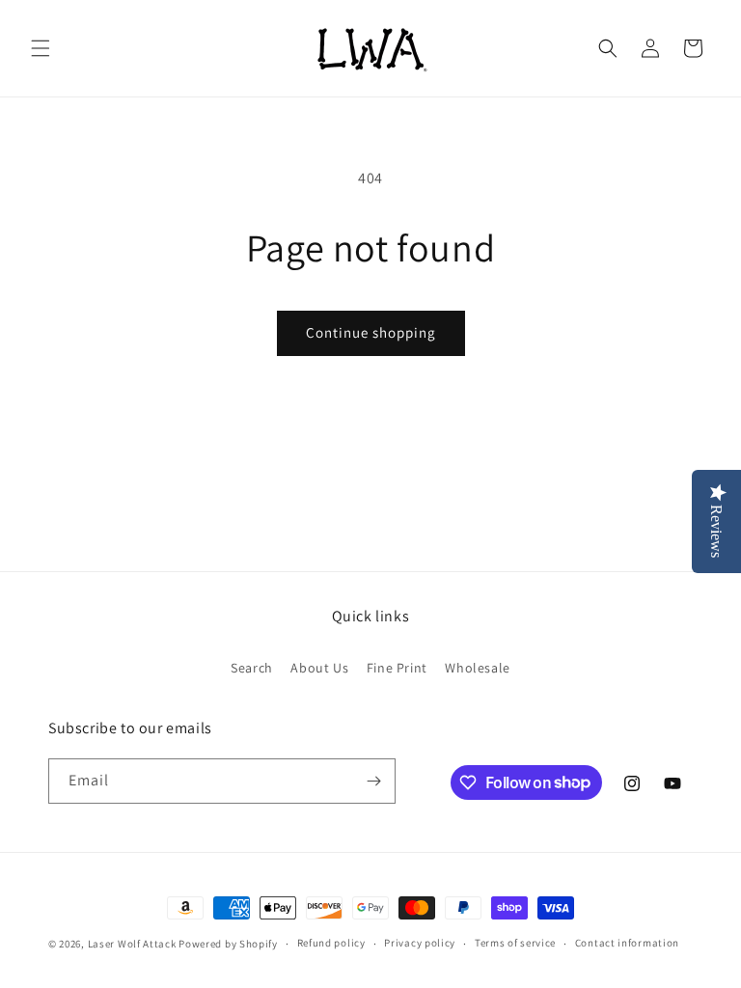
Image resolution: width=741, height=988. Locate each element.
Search (252, 667)
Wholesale (477, 667)
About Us (319, 667)
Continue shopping (371, 332)
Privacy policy (419, 942)
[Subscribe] (373, 781)
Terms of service (515, 942)
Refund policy (331, 942)
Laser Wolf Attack (132, 943)
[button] (40, 48)
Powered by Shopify (228, 943)
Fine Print (397, 667)
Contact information (627, 942)
